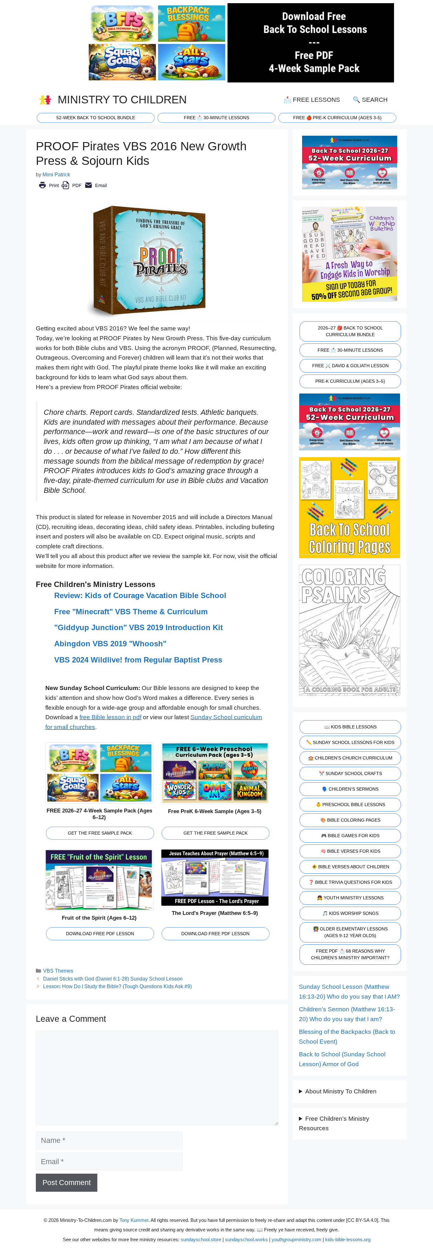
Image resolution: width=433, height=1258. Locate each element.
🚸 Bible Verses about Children (350, 866)
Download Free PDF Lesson (100, 933)
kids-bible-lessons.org (348, 1239)
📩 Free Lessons (312, 99)
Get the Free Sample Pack (100, 833)
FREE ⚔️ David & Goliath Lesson (350, 365)
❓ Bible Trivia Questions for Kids (350, 882)
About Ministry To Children (341, 1091)
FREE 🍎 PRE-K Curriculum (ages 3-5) (337, 117)
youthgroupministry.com (296, 1239)
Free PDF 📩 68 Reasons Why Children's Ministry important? (350, 954)
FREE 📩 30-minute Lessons (216, 117)
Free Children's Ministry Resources (334, 1123)
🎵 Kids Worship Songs (350, 913)
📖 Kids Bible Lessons (350, 726)
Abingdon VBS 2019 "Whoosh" (110, 643)
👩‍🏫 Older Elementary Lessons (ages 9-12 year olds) (350, 932)
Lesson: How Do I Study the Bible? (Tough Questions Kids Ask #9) (117, 986)
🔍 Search (370, 99)
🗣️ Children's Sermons (350, 789)
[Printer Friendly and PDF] (73, 189)
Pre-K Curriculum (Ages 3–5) (350, 381)
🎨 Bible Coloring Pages (350, 820)
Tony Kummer (134, 1220)
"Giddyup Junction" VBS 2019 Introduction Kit (138, 627)
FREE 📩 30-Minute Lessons (350, 350)
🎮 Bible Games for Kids (350, 835)
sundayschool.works (246, 1239)
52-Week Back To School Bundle (95, 117)
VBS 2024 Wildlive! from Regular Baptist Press (138, 659)
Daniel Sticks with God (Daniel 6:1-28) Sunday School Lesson (113, 978)
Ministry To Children (122, 100)
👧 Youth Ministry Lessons (350, 897)
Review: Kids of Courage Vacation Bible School (140, 595)
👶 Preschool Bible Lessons (350, 804)
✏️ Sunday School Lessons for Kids (350, 742)
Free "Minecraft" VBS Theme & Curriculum (131, 611)
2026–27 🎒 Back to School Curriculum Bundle (350, 331)
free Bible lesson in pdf (110, 717)
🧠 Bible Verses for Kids (350, 851)
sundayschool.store (201, 1239)
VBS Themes (58, 971)
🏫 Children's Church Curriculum (350, 757)
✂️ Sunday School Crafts (350, 773)
